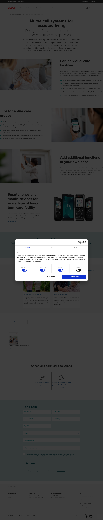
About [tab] (75, 247)
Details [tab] (52, 247)
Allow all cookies (74, 276)
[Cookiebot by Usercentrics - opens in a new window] (79, 242)
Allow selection (51, 276)
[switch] (42, 270)
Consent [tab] (27, 247)
